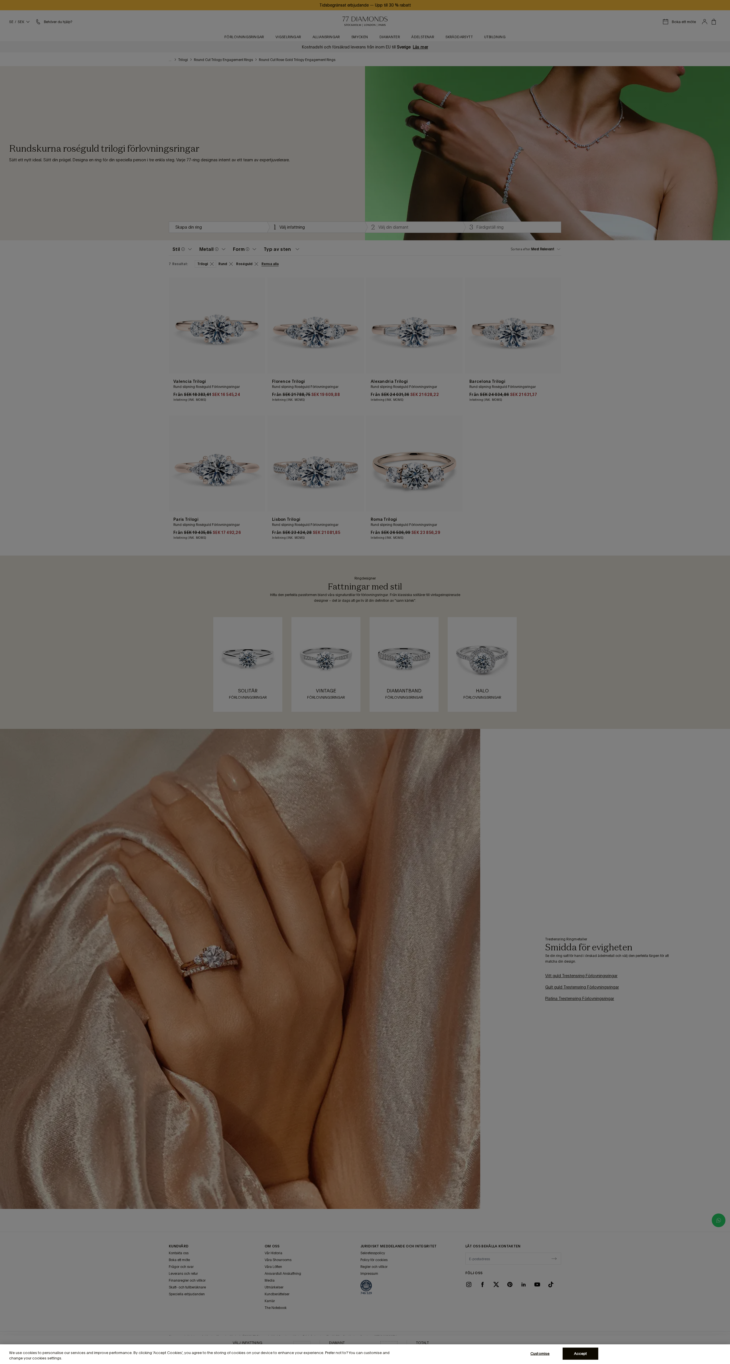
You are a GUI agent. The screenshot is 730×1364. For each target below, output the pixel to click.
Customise (539, 1353)
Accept (580, 1353)
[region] (365, 1354)
